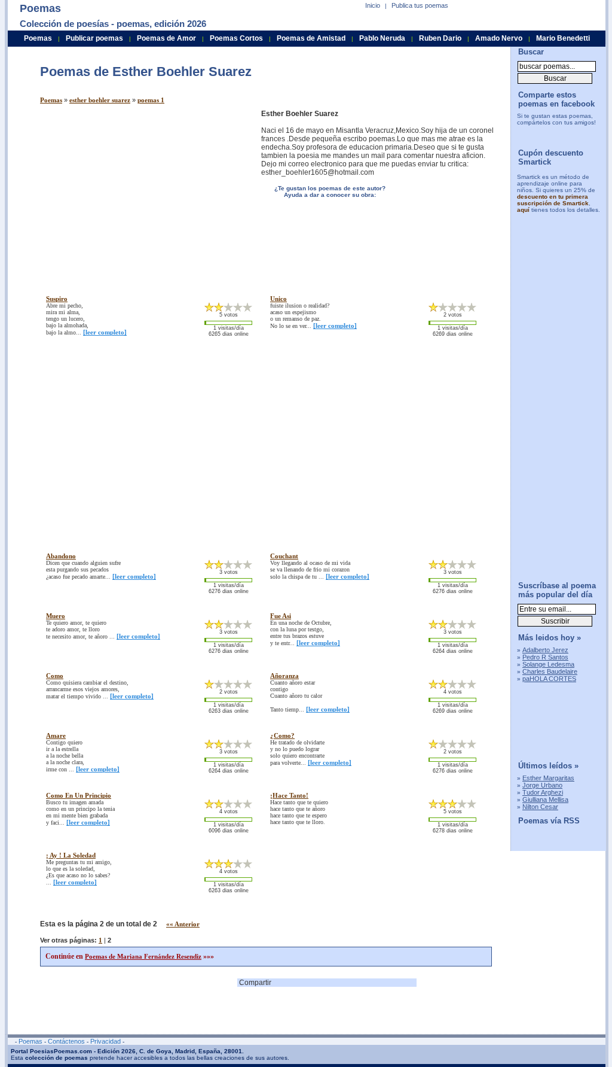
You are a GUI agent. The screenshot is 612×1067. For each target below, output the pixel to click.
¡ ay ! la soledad (71, 855)
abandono (61, 556)
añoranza (284, 675)
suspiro (57, 298)
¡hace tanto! (289, 795)
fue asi (280, 615)
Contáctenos (66, 1041)
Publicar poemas (94, 38)
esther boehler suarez (99, 100)
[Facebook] (553, 134)
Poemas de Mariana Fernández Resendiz (143, 956)
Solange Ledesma (548, 664)
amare (56, 735)
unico (278, 298)
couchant (284, 556)
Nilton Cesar (540, 806)
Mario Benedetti (563, 38)
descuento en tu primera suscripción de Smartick (553, 199)
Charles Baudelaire (549, 671)
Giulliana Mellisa (545, 799)
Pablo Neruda (382, 38)
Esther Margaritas (548, 778)
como (54, 675)
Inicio (372, 5)
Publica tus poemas (419, 5)
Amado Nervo (498, 38)
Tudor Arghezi (542, 792)
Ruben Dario (440, 38)
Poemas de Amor (166, 38)
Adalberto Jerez (545, 649)
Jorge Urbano (542, 785)
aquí (523, 209)
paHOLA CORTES (549, 678)
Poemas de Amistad (311, 38)
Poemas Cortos (236, 38)
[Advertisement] (140, 193)
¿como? (282, 735)
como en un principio (78, 795)
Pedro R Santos (545, 657)
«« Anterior (183, 924)
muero (55, 615)
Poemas (51, 100)
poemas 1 (150, 100)
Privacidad (105, 1041)
